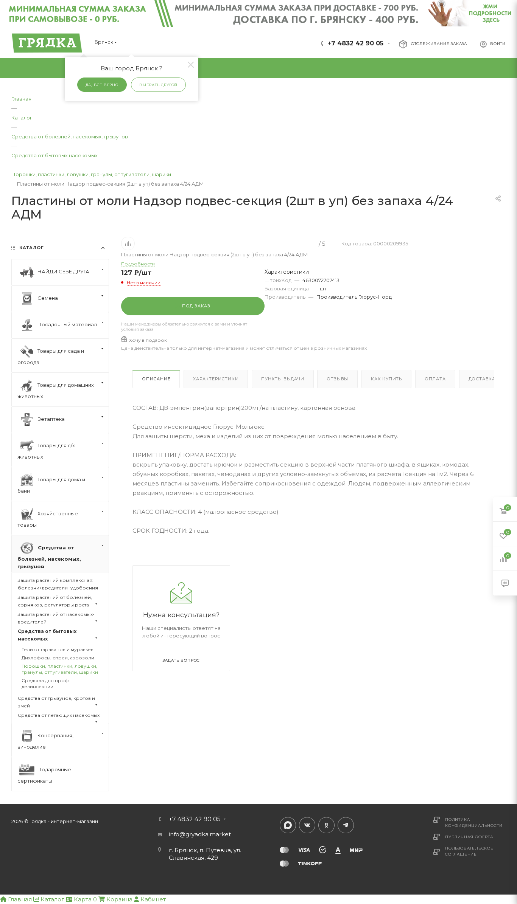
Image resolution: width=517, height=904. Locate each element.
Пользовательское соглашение (469, 851)
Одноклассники (326, 825)
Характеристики (215, 378)
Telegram (346, 825)
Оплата (435, 378)
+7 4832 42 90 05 (355, 43)
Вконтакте (307, 825)
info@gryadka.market (200, 834)
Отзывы (337, 378)
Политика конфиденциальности (473, 822)
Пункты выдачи (282, 378)
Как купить (386, 378)
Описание (156, 378)
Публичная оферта (469, 836)
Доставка (482, 378)
